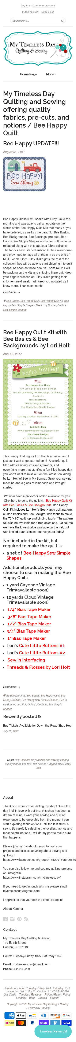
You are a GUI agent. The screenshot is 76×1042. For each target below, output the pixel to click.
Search (54, 997)
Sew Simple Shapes (14, 309)
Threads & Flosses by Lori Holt (38, 667)
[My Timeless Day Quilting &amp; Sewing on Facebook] (5, 918)
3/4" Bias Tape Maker (28, 631)
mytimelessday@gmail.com (31, 964)
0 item (30, 11)
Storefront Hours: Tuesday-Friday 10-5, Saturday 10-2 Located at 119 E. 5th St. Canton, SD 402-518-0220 (37, 990)
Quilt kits (42, 704)
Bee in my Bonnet (46, 305)
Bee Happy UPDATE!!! (31, 143)
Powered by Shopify (37, 1008)
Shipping (21, 997)
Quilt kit (61, 305)
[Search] (62, 20)
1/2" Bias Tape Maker (29, 623)
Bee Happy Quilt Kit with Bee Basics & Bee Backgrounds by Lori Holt (36, 339)
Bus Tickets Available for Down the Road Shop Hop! (37, 725)
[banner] (38, 48)
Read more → (11, 292)
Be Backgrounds (15, 695)
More (50, 74)
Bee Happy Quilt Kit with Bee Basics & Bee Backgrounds (37, 502)
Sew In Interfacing (26, 660)
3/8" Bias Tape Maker (30, 616)
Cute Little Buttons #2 (42, 652)
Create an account (44, 5)
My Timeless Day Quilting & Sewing (48, 1004)
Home (10, 759)
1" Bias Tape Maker (27, 638)
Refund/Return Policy (58, 994)
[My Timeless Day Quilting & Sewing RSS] (26, 918)
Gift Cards (10, 994)
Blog (32, 997)
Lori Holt (21, 704)
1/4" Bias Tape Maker (29, 609)
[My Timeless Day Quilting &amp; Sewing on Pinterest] (19, 918)
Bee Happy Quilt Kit (52, 300)
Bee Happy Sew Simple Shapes (39, 555)
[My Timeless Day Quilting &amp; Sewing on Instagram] (12, 918)
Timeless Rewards (30, 994)
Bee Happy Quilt (29, 300)
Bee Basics (12, 300)
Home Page (28, 74)
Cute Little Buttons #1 (42, 645)
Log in (24, 5)
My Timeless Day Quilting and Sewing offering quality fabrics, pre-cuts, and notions (36, 109)
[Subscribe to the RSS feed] (39, 716)
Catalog (42, 997)
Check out (47, 11)
